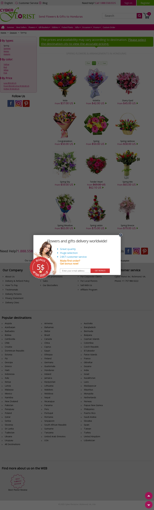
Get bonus (100, 271)
